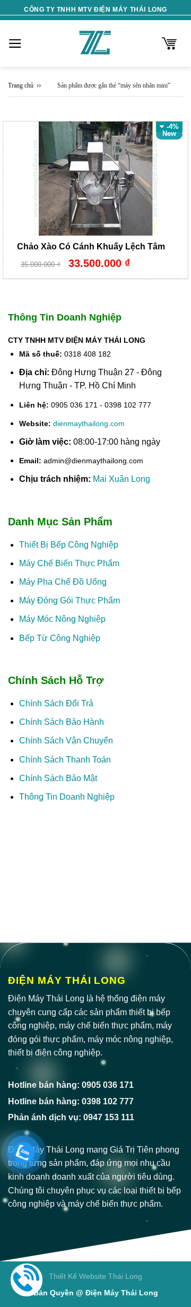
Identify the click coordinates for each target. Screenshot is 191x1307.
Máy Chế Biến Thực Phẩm (69, 563)
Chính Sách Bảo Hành (61, 721)
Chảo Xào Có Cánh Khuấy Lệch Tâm (91, 246)
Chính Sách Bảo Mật (59, 778)
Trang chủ (20, 85)
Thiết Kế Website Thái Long (95, 1276)
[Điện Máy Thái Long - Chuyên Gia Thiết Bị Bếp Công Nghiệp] (95, 43)
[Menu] (15, 43)
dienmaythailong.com (89, 423)
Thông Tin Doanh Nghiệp (67, 796)
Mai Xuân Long (121, 478)
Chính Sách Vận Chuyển (66, 740)
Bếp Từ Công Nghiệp (59, 638)
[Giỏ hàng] (169, 43)
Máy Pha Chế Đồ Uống (63, 581)
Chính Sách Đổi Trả (56, 703)
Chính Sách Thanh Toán (65, 759)
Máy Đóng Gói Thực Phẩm (69, 600)
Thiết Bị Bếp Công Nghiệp (68, 544)
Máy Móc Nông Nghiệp (62, 619)
